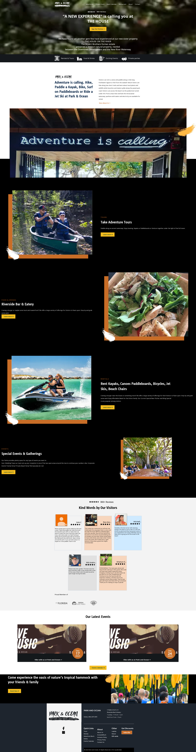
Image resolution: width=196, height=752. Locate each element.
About (131, 4)
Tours (85, 731)
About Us (100, 732)
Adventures (89, 4)
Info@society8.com (113, 710)
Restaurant (122, 4)
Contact (137, 4)
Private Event (100, 4)
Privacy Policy (101, 740)
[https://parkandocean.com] (62, 4)
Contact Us (100, 742)
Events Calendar (89, 741)
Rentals (86, 734)
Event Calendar (112, 4)
